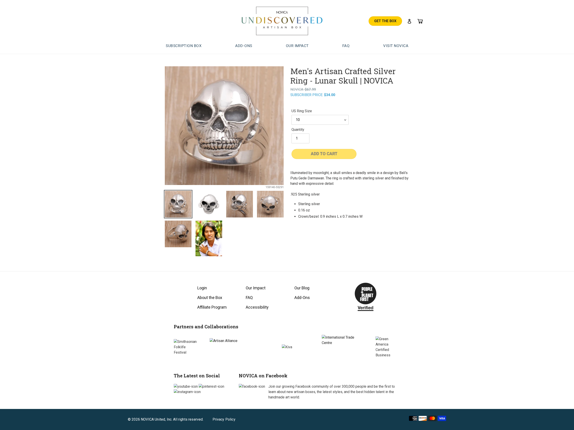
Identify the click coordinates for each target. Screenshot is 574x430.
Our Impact (255, 288)
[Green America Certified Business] (388, 347)
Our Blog (301, 288)
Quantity (297, 129)
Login (202, 288)
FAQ (249, 297)
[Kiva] (287, 347)
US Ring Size (301, 111)
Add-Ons (302, 297)
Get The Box (385, 21)
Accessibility (257, 307)
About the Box (209, 297)
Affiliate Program (212, 307)
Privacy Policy (224, 419)
